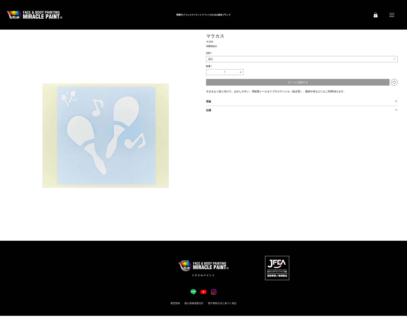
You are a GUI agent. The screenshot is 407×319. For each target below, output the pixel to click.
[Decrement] (208, 72)
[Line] (193, 291)
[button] (375, 14)
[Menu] (392, 15)
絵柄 (209, 53)
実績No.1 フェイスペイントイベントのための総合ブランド (203, 14)
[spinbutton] (224, 72)
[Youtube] (203, 291)
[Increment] (241, 72)
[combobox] (301, 59)
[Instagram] (213, 291)
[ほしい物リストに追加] (394, 82)
